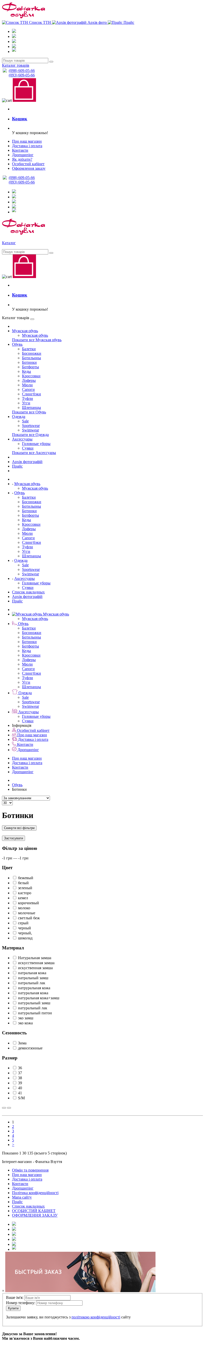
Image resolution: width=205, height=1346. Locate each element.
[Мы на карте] (14, 1249)
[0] (102, 266)
